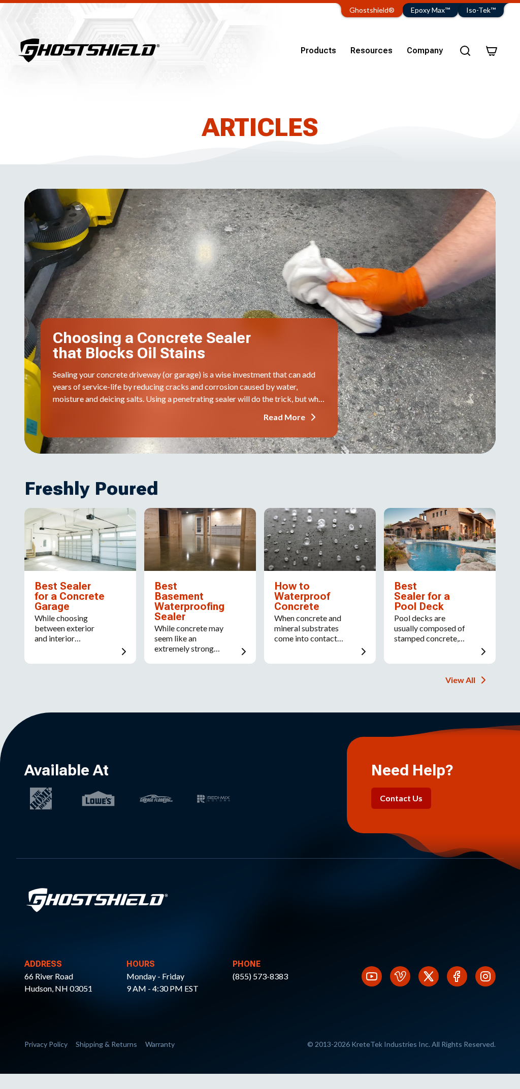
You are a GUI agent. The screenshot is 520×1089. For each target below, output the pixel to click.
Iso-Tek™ (481, 10)
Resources (371, 50)
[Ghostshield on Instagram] (485, 976)
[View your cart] (491, 51)
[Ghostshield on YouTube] (372, 976)
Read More (284, 417)
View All (460, 680)
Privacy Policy (46, 1044)
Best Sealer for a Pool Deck (422, 596)
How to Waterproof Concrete (302, 596)
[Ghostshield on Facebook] (457, 976)
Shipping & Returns (106, 1044)
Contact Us (401, 798)
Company (425, 50)
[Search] (465, 51)
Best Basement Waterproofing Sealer (189, 601)
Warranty (160, 1044)
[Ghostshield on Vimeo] (400, 976)
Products (318, 50)
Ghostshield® (372, 10)
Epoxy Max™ (430, 10)
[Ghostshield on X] (428, 976)
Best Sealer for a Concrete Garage (70, 596)
